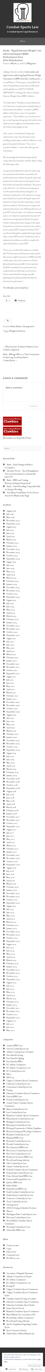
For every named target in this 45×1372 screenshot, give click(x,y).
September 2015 (13, 903)
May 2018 (10, 801)
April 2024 (10, 574)
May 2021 (10, 686)
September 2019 (13, 750)
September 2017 (13, 826)
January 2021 (11, 699)
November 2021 (13, 667)
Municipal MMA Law (15, 1138)
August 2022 (11, 638)
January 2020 (11, 737)
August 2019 (11, 753)
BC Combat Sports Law (15, 1071)
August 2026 (11, 511)
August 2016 (11, 868)
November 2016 (13, 858)
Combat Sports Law (22, 27)
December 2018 (13, 778)
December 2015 (13, 893)
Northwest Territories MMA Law (19, 1157)
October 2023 (12, 594)
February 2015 (12, 925)
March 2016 (11, 884)
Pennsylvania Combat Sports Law (19, 1173)
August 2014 (11, 944)
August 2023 (11, 600)
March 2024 (11, 578)
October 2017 (12, 823)
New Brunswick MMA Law (17, 1147)
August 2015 (11, 906)
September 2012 (13, 1017)
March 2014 (11, 960)
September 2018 (13, 788)
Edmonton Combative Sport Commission (22, 1302)
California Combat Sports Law (18, 1084)
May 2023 (10, 610)
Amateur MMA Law (14, 1045)
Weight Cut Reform (17, 331)
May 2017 (10, 839)
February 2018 (12, 810)
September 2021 (13, 673)
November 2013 (13, 973)
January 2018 (11, 813)
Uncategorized (28, 326)
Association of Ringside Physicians (19, 1273)
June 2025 (10, 533)
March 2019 (11, 769)
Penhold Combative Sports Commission (22, 1169)
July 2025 (10, 530)
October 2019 (12, 747)
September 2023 (13, 597)
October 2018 (12, 785)
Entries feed (11, 1252)
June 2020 (10, 721)
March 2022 (11, 654)
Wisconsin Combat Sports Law (18, 1217)
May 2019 (10, 762)
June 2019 (10, 759)
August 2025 (11, 527)
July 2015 (10, 909)
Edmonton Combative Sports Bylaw (20, 1305)
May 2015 (10, 915)
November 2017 (13, 820)
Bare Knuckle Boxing (14, 1055)
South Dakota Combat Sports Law (19, 1195)
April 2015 (10, 919)
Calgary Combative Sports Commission (22, 1080)
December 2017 (13, 817)
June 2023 (10, 606)
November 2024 (13, 552)
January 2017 (11, 852)
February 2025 (12, 543)
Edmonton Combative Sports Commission (23, 1093)
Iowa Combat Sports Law (16, 1112)
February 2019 (12, 772)
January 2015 (11, 928)
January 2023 (11, 622)
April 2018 (10, 804)
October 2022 (12, 632)
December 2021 (13, 664)
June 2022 (10, 645)
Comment (33, 406)
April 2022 (10, 651)
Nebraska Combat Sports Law (18, 1141)
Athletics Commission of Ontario (19, 1276)
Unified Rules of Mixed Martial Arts (20, 1333)
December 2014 (13, 931)
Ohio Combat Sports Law (16, 1163)
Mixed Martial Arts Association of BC (21, 1314)
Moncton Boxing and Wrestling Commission (23, 1131)
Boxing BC (10, 1286)
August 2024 (11, 562)
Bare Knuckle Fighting (15, 1058)
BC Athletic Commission (16, 1064)
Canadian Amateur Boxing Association (21, 1298)
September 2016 (13, 864)
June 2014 (10, 950)
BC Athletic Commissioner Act (18, 1068)
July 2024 (10, 565)
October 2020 (12, 708)
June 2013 (10, 989)
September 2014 (13, 941)
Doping (9, 1090)
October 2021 (12, 670)
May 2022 (10, 648)
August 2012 (11, 1021)
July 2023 (10, 603)
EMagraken (31, 63)
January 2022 (11, 660)
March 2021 (11, 692)
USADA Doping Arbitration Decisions (21, 1208)
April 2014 (10, 957)
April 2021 (10, 689)
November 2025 (13, 520)
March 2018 (11, 807)
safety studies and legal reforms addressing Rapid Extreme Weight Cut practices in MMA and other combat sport (22, 75)
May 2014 (10, 954)
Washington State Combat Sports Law (21, 1214)
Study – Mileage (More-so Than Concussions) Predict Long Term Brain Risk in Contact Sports (21, 357)
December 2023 (13, 587)
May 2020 (10, 724)
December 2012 (13, 1008)
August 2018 (11, 791)
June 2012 (10, 1027)
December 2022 (13, 625)
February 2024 (12, 581)
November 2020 (13, 705)
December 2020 (13, 702)
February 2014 (12, 963)
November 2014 (13, 935)
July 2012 (10, 1024)
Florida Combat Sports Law (17, 1099)
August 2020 (11, 715)
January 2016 (11, 890)
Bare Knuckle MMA (14, 1061)
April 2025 (10, 536)
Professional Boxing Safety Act (18, 1179)
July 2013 (10, 986)
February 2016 (12, 887)
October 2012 (12, 1014)
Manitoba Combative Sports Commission (22, 1115)
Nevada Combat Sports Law (17, 1144)
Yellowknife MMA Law (15, 1230)
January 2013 (11, 1005)
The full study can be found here (15, 288)
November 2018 (13, 782)
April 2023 (10, 613)
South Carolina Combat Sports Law (20, 1192)
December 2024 (13, 549)
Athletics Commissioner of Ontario (20, 1052)
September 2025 (13, 523)
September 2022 (13, 635)
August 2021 (11, 676)
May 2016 (10, 877)
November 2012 (13, 1011)
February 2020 (12, 734)
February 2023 (12, 619)
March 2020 (11, 731)
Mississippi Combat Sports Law (18, 1125)
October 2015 (12, 899)
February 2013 (12, 1001)
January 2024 (11, 584)
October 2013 (12, 976)
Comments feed (12, 1255)
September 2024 (13, 559)
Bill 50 (8, 1074)
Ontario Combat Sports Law (17, 1166)
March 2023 (11, 616)
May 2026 (10, 517)
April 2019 (10, 766)
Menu (22, 41)
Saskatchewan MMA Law (16, 1189)
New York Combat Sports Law (18, 1154)
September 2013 (13, 979)
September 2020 (13, 711)
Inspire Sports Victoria (15, 1308)
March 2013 (11, 998)
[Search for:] (22, 448)
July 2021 (10, 680)
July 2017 (10, 833)
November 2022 (13, 629)
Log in (8, 1248)
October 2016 (12, 861)
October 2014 (12, 938)
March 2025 (11, 539)
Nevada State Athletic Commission (20, 1318)
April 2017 (10, 842)
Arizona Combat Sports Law (17, 1048)
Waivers (9, 1211)
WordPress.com (12, 1258)
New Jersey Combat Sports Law (19, 1150)
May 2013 (10, 992)
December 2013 (13, 970)
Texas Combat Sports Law (16, 1201)
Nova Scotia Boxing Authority (18, 1160)
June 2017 (10, 836)
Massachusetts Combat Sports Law (20, 1118)
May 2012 (10, 1030)
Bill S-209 (10, 1077)
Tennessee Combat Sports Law (18, 1198)
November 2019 (13, 743)
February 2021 (12, 696)
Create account (12, 1245)
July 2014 (10, 947)
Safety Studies (16, 326)
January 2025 (11, 546)
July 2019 (10, 756)
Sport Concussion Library (16, 1330)
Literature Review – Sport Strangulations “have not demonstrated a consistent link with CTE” (21, 474)
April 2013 (10, 995)
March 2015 (11, 922)
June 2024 (10, 568)
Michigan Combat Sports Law (18, 1122)
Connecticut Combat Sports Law (19, 1087)
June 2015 (10, 912)
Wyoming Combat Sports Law (18, 1227)
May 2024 (10, 571)
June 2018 (10, 798)
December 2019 (13, 740)
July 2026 (10, 514)
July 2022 (10, 641)
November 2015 (13, 896)
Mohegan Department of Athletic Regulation (24, 1128)
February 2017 (12, 848)
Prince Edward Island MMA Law (19, 1176)
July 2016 (10, 871)
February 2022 (12, 657)
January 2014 (11, 966)
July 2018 (10, 794)
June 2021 (10, 683)
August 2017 (11, 829)
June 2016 (10, 874)
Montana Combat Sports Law (18, 1134)
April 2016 (10, 880)
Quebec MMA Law (14, 1182)
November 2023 (13, 590)
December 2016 (13, 855)
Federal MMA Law (14, 1096)
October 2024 (12, 555)
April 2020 (10, 727)
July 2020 (10, 718)
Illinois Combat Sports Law (17, 1109)
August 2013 (11, 982)
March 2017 (11, 845)
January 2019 (11, 775)
